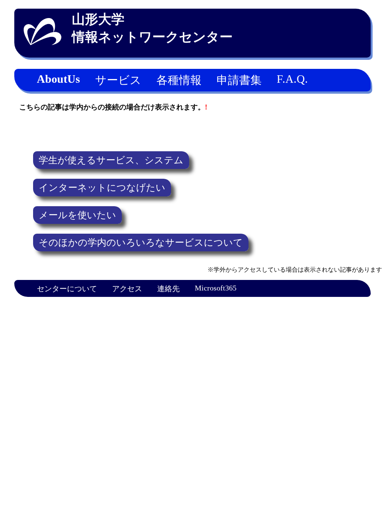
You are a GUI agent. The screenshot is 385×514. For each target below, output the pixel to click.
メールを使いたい (77, 215)
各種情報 (179, 80)
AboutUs (58, 79)
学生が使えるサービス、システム (111, 160)
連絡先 (168, 288)
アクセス (127, 288)
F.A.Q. (292, 79)
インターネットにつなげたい (102, 187)
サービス (118, 80)
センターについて (67, 288)
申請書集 (239, 80)
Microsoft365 (215, 288)
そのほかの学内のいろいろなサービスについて (141, 242)
